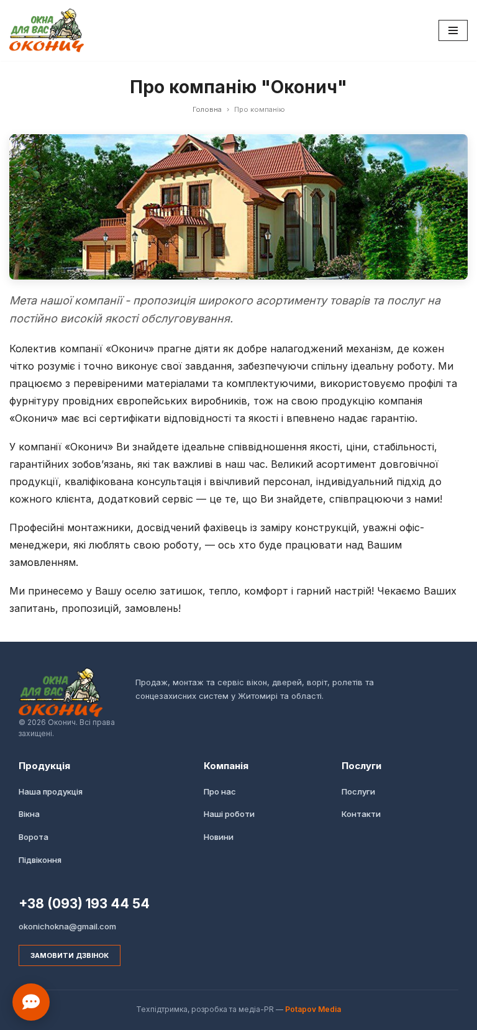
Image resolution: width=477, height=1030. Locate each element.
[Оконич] (46, 30)
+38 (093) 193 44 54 (84, 903)
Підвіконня (40, 860)
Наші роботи (229, 814)
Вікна (29, 814)
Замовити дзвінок (69, 955)
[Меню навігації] (453, 30)
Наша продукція (51, 791)
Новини (219, 837)
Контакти (361, 814)
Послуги (358, 791)
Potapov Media (313, 1009)
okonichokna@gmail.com (67, 926)
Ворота (33, 837)
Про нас (220, 791)
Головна (207, 109)
